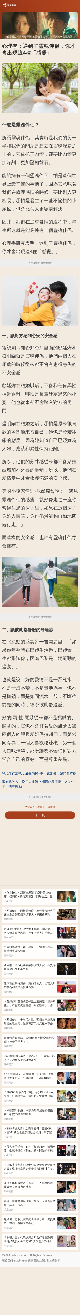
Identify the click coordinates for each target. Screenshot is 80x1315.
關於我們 (7, 1260)
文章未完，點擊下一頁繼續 (40, 806)
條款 (30, 1260)
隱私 (37, 1260)
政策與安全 (20, 1260)
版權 (43, 1260)
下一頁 (40, 815)
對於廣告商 (53, 1260)
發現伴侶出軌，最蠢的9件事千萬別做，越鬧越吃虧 (39, 773)
